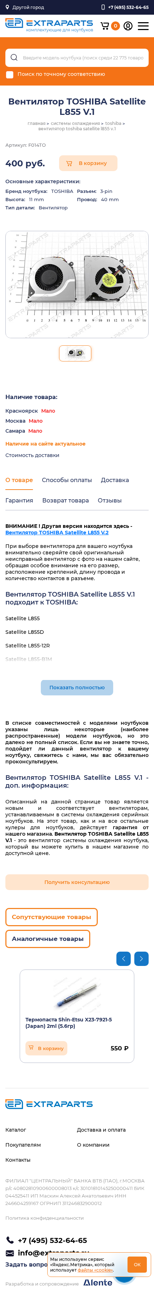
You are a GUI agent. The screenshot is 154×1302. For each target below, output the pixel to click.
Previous (123, 959)
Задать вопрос (28, 1264)
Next (141, 959)
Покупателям (23, 1145)
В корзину (93, 163)
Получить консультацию (77, 882)
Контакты (17, 1160)
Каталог (15, 1130)
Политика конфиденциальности (44, 1218)
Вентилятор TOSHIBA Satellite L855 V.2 (57, 532)
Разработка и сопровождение (42, 1284)
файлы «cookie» (95, 1270)
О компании (93, 1145)
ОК (137, 1264)
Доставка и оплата (101, 1130)
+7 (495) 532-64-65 (52, 1240)
